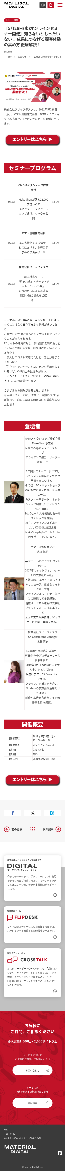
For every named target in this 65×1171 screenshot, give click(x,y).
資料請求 (51, 5)
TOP (10, 56)
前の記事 (17, 829)
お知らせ (22, 56)
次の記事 (48, 829)
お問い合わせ (43, 5)
